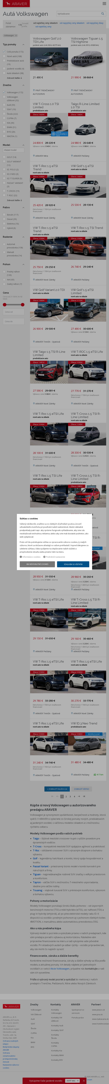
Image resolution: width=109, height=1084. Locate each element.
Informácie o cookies (31, 557)
